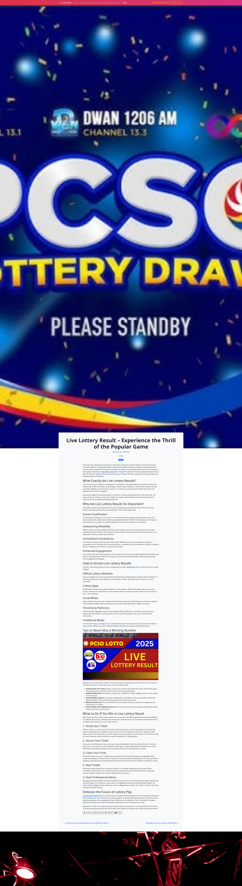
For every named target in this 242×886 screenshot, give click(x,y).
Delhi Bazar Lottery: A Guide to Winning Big (161, 823)
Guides (118, 3)
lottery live (131, 567)
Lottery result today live (92, 796)
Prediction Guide (85, 3)
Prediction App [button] (175, 3)
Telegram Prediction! (161, 2)
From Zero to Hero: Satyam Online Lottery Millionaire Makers (87, 823)
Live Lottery (97, 3)
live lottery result (108, 472)
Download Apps (108, 3)
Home (76, 3)
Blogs (125, 3)
